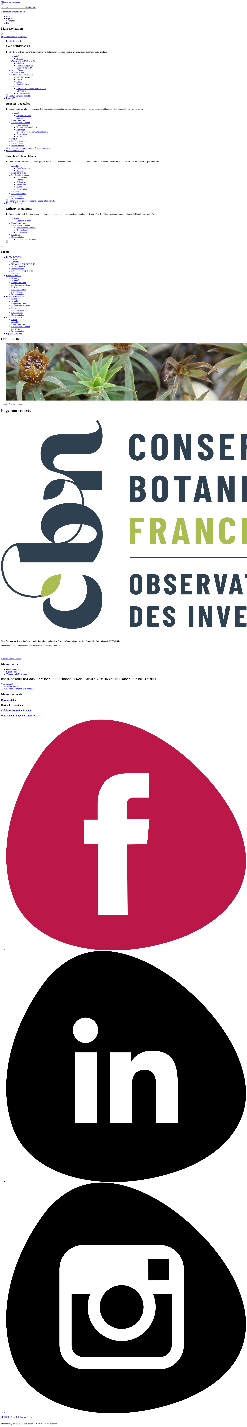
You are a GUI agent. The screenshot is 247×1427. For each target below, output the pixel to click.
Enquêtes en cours (23, 116)
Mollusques (21, 184)
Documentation (17, 146)
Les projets (15, 191)
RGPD (19, 1424)
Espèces (13, 98)
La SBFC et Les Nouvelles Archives (31, 89)
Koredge (53, 1424)
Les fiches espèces (18, 141)
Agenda (19, 58)
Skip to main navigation (10, 2)
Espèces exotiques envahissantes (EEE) (32, 132)
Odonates (20, 180)
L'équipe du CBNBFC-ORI (22, 75)
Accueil (4, 404)
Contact (12, 96)
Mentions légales (8, 1424)
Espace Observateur (14, 333)
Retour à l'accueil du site (11, 659)
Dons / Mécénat (17, 72)
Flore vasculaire (22, 125)
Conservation (21, 134)
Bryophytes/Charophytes (26, 127)
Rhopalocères (22, 177)
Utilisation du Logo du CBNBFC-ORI (21, 715)
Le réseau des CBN (24, 68)
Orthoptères (21, 182)
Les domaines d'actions (20, 122)
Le (13, 41)
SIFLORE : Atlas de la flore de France (16, 1417)
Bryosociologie (22, 230)
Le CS (19, 82)
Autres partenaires (23, 93)
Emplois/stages (22, 84)
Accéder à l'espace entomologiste (41, 201)
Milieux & (14, 203)
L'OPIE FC (21, 91)
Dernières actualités (23, 96)
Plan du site (28, 1424)
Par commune (17, 143)
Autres (19, 136)
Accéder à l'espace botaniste (39, 148)
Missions (20, 63)
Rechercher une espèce (18, 148)
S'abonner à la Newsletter (16, 674)
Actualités (15, 56)
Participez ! (22, 36)
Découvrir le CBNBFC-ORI (23, 61)
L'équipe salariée (23, 77)
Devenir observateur (14, 669)
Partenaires (15, 86)
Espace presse (11, 672)
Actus (8, 16)
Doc (8, 23)
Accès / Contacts (18, 70)
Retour (14, 259)
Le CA (19, 79)
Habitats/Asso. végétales (26, 228)
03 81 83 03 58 (7, 689)
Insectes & (15, 150)
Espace (9, 36)
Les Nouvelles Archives (26, 239)
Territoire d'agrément (24, 65)
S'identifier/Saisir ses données (13, 12)
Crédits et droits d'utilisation (16, 710)
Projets (14, 139)
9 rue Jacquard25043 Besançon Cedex (10, 685)
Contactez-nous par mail (24, 689)
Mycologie (20, 129)
